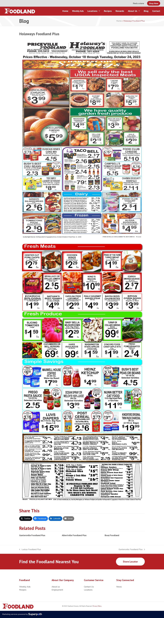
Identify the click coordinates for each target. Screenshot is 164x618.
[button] (25, 518)
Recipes (22, 589)
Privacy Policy (96, 606)
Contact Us (89, 586)
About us (56, 586)
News (119, 586)
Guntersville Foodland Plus (32, 535)
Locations (88, 589)
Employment (57, 589)
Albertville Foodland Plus (74, 535)
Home (119, 21)
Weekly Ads (24, 586)
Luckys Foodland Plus (30, 549)
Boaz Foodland (112, 535)
